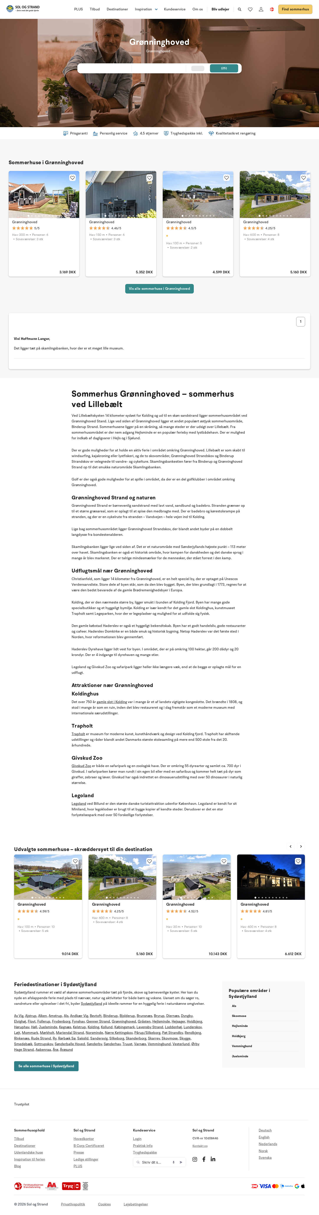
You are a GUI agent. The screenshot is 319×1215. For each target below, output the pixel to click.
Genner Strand (98, 1021)
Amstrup (55, 1015)
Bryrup (159, 1015)
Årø (55, 1049)
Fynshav (78, 1021)
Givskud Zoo (81, 766)
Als (66, 1015)
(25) (224, 68)
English (264, 1137)
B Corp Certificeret (89, 1145)
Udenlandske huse (28, 1152)
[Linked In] (213, 1159)
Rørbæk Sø (67, 1038)
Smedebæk (23, 1044)
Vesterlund (181, 1044)
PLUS (78, 9)
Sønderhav (112, 1044)
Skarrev (154, 1038)
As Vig (18, 1015)
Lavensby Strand (149, 1027)
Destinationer (117, 9)
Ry (54, 1038)
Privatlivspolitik (73, 1204)
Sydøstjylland (91, 1003)
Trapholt (78, 734)
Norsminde (94, 1032)
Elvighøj (20, 1021)
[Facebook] (204, 1159)
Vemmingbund (159, 1044)
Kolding (93, 1027)
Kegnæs (65, 1027)
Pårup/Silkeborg (147, 1032)
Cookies (104, 1204)
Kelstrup (79, 1027)
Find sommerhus (295, 9)
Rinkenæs (21, 1038)
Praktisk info (143, 1145)
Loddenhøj (173, 1027)
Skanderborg (136, 1038)
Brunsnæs (144, 1015)
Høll (34, 1027)
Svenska (265, 1157)
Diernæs (172, 1015)
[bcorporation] (86, 1189)
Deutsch (265, 1130)
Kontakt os (199, 1146)
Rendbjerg (193, 1032)
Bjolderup (127, 1015)
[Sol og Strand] (23, 9)
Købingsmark (124, 1027)
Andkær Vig (79, 1015)
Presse (79, 1152)
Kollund (107, 1027)
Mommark (30, 1032)
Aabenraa (43, 1049)
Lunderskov (193, 1027)
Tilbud (95, 9)
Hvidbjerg (194, 1021)
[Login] (261, 9)
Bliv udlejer (220, 9)
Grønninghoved (24, 222)
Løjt (17, 1032)
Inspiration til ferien (29, 1159)
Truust (127, 1044)
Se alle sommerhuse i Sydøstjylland (46, 1066)
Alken (42, 1015)
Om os (197, 9)
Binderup (110, 1015)
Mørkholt (47, 1032)
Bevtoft (96, 1015)
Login (137, 1139)
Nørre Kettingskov (119, 1032)
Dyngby (186, 1015)
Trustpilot (21, 1104)
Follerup (43, 1021)
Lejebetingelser (136, 1204)
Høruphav (21, 1027)
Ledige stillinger (86, 1159)
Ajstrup (30, 1015)
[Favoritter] (250, 9)
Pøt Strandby (172, 1032)
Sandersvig (99, 1038)
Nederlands (268, 1144)
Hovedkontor (84, 1139)
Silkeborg (116, 1038)
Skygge (185, 1038)
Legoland (79, 803)
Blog (17, 1166)
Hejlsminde (161, 1021)
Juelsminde (48, 1027)
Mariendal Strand (70, 1032)
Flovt (32, 1021)
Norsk (263, 1151)
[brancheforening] (29, 1189)
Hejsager (178, 1021)
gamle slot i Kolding (112, 702)
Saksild (83, 1038)
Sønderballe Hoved (70, 1044)
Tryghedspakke (145, 1152)
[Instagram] (194, 1159)
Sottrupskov (43, 1044)
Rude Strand (41, 1038)
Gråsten (144, 1021)
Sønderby (94, 1044)
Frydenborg (61, 1021)
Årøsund (66, 1049)
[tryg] (72, 1189)
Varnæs (140, 1044)
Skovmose (170, 1038)
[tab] (28, 215)
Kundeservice (175, 9)
